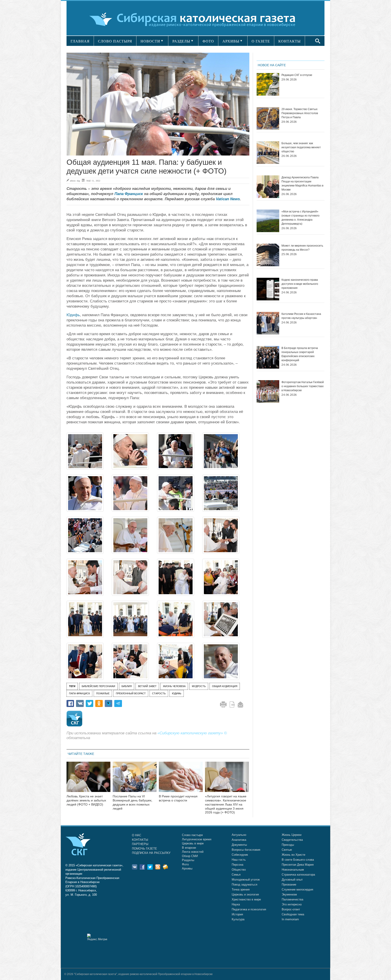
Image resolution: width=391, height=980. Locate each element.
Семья (236, 874)
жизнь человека (174, 686)
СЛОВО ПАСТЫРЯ (115, 41)
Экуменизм (289, 894)
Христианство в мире (246, 899)
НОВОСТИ (150, 41)
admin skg (75, 180)
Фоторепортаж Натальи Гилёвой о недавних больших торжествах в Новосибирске (302, 386)
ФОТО (208, 41)
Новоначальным (293, 869)
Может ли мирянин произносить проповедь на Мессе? (302, 247)
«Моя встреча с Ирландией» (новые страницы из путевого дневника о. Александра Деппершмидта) (300, 217)
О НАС (136, 835)
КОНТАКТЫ (289, 41)
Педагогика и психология (249, 909)
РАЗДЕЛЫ (181, 41)
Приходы (288, 844)
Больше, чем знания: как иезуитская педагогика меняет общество (301, 147)
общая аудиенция (224, 686)
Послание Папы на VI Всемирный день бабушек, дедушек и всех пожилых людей (132, 802)
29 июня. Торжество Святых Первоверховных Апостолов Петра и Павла (299, 113)
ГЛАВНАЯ (80, 41)
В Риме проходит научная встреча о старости (178, 798)
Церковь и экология (245, 894)
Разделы (188, 860)
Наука (236, 904)
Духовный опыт (292, 879)
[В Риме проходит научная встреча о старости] (181, 780)
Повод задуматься (244, 884)
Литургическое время (196, 839)
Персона (237, 864)
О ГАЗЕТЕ (261, 41)
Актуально (239, 834)
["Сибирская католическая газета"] (195, 19)
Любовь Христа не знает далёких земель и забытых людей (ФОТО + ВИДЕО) (86, 800)
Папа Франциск (128, 194)
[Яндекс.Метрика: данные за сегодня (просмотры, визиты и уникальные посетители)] (97, 937)
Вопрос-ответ (291, 909)
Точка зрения (241, 889)
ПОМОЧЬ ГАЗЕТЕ (144, 848)
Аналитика (239, 839)
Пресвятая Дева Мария (298, 864)
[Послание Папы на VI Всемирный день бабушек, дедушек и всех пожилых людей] (135, 780)
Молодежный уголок (246, 879)
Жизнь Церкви (291, 834)
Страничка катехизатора (298, 874)
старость (159, 693)
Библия (127, 686)
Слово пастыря (192, 835)
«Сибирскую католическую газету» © (192, 733)
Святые (287, 849)
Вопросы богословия (246, 849)
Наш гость (239, 859)
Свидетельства (292, 839)
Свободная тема (293, 914)
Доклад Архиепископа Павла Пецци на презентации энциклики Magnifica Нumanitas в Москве (302, 183)
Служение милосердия (297, 889)
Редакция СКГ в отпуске (296, 75)
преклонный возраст (131, 693)
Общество (239, 869)
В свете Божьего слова (298, 859)
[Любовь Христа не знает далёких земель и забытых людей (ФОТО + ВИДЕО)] (88, 780)
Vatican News (228, 199)
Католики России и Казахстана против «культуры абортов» (301, 316)
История (237, 914)
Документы (239, 844)
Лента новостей (192, 851)
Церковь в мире (193, 843)
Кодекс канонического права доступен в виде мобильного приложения (299, 284)
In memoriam (290, 919)
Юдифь (73, 315)
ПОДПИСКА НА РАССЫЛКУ (151, 853)
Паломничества (292, 899)
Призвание (289, 884)
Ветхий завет (147, 686)
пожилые (103, 693)
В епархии (189, 847)
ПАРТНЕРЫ (140, 844)
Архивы (187, 868)
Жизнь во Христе (293, 854)
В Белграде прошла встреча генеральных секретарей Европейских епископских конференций (299, 354)
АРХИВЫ (230, 41)
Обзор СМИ (190, 856)
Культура (238, 919)
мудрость (199, 686)
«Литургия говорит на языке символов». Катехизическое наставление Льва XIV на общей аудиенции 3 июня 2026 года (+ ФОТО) (225, 804)
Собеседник (240, 854)
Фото (185, 864)
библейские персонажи (98, 686)
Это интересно (292, 904)
